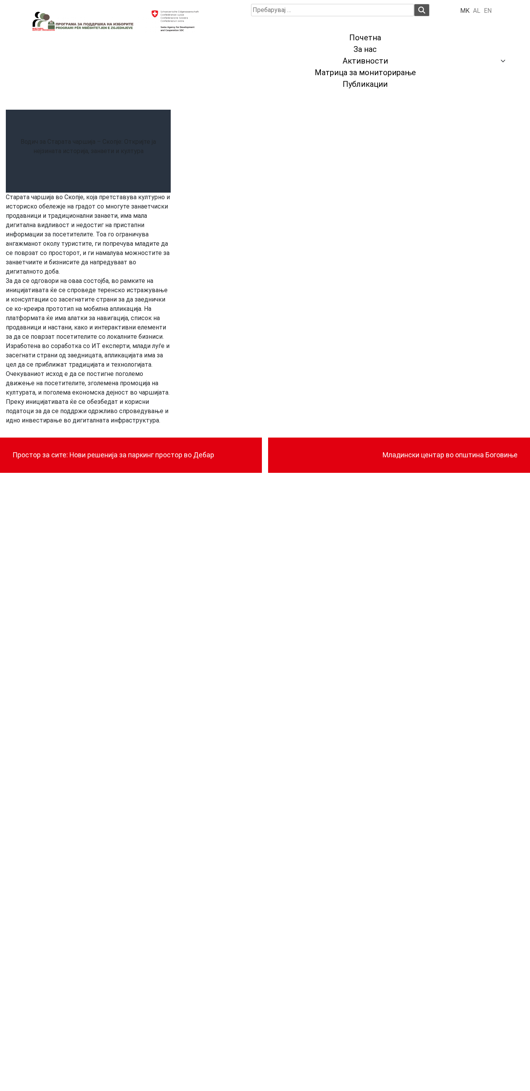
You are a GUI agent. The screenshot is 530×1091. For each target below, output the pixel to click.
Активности (365, 60)
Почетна (365, 37)
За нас (365, 49)
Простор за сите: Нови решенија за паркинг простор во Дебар (113, 455)
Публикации (365, 84)
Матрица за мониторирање (365, 72)
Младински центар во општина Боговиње (450, 455)
